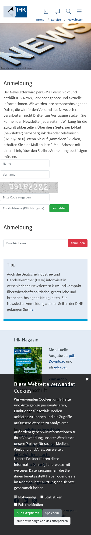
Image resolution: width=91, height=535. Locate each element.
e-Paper (60, 367)
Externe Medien (30, 504)
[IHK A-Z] (46, 11)
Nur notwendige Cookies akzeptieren (42, 521)
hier (31, 309)
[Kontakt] (57, 11)
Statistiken (53, 497)
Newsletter (75, 19)
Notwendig (27, 497)
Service (56, 19)
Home (40, 19)
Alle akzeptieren (28, 513)
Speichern (52, 513)
